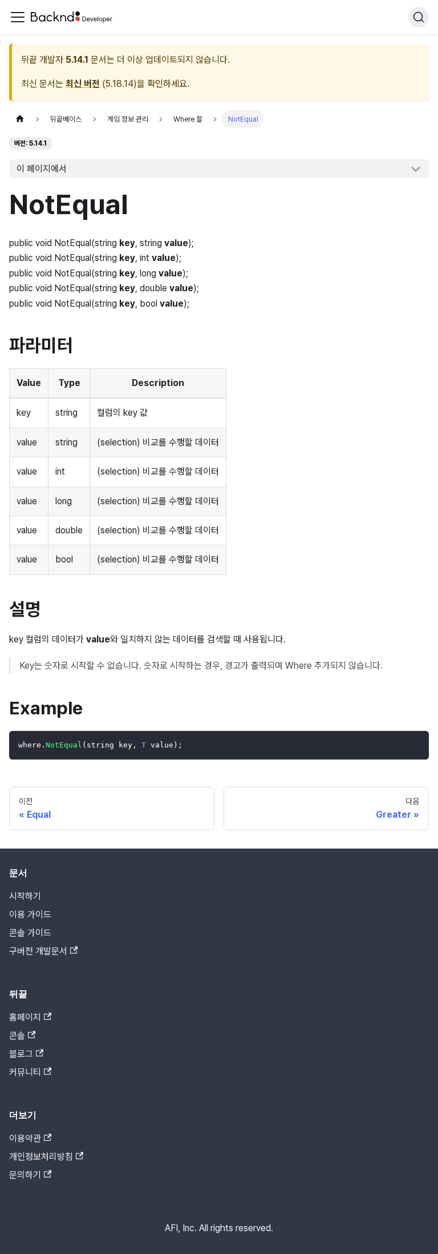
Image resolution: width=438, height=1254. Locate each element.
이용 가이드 (30, 914)
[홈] (20, 119)
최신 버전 (83, 83)
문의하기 (25, 1174)
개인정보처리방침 (41, 1156)
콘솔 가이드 (30, 932)
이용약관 (25, 1138)
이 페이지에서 (42, 168)
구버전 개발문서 (38, 951)
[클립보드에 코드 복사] (414, 744)
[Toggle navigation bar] (17, 17)
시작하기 (25, 896)
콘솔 (17, 1035)
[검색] (418, 17)
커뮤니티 (25, 1072)
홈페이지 (25, 1017)
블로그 (21, 1053)
